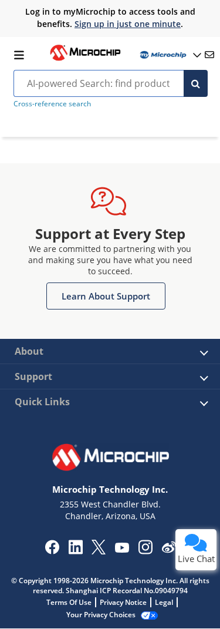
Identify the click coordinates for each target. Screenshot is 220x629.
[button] (105, 296)
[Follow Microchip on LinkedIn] (75, 551)
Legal (164, 602)
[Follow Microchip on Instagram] (145, 551)
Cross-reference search (52, 104)
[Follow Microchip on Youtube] (121, 549)
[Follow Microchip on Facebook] (52, 551)
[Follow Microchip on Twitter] (99, 551)
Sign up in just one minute (128, 23)
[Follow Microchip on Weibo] (168, 550)
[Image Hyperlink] (85, 59)
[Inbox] (209, 54)
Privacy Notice (123, 602)
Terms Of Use (69, 602)
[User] (169, 55)
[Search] (196, 83)
